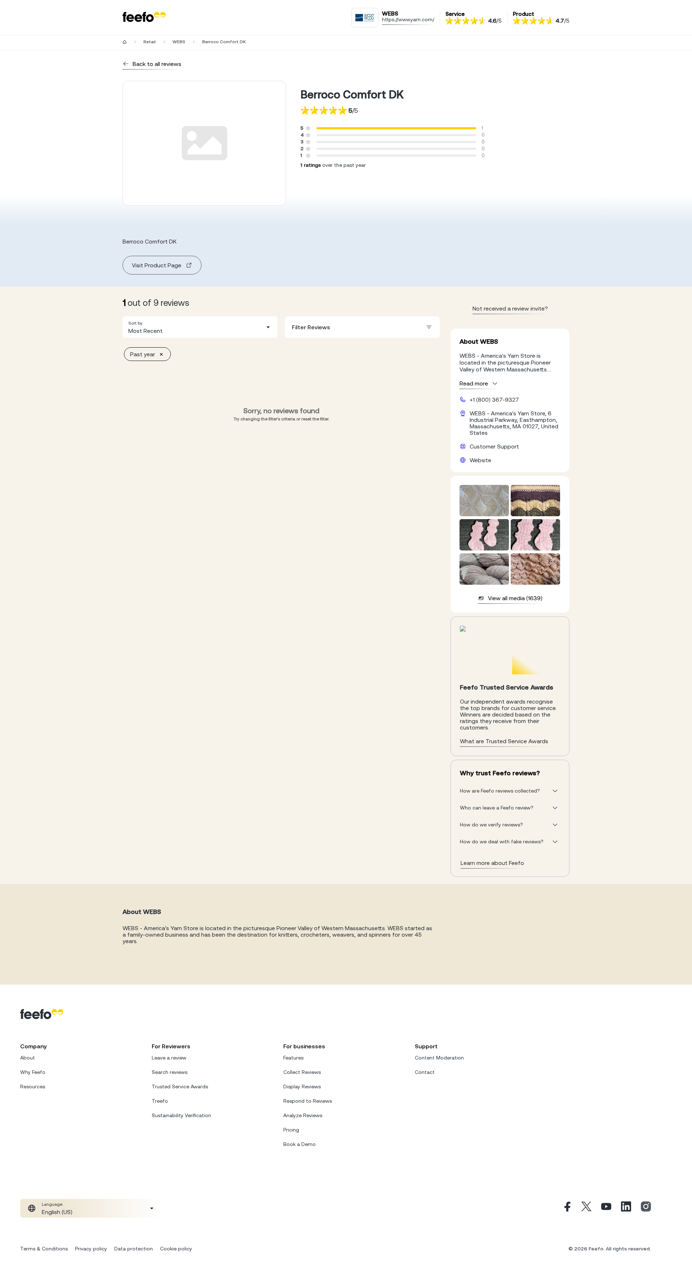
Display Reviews (302, 1086)
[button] (200, 327)
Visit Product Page (156, 265)
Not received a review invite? (510, 308)
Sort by (135, 323)
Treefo (160, 1101)
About (27, 1058)
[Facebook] (567, 1208)
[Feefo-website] (144, 17)
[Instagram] (646, 1208)
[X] (586, 1208)
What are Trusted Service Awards (504, 741)
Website (480, 460)
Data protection (133, 1249)
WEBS (179, 41)
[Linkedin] (626, 1208)
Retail (149, 41)
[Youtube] (606, 1208)
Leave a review (169, 1058)
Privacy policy (91, 1249)
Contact (425, 1072)
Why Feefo (32, 1072)
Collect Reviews (302, 1072)
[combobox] (200, 327)
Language (52, 1204)
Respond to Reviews (307, 1101)
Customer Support (494, 446)
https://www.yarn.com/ (408, 19)
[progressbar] (396, 128)
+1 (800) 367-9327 (494, 399)
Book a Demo (299, 1144)
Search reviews (169, 1072)
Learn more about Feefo (492, 863)
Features (293, 1058)
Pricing (291, 1130)
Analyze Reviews (302, 1115)
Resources (32, 1086)
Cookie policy (176, 1249)
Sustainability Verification (181, 1115)
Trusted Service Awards (180, 1086)
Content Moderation (439, 1058)
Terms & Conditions (44, 1249)
